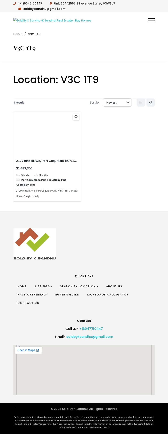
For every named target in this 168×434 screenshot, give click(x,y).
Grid (141, 102)
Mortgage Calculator (107, 294)
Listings (42, 286)
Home (22, 286)
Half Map (150, 102)
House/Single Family (27, 196)
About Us (114, 286)
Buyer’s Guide (67, 294)
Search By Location (78, 286)
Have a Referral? (32, 294)
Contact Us (28, 303)
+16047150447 (91, 328)
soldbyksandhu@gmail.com (89, 336)
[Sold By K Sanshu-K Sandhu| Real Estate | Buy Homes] (52, 20)
